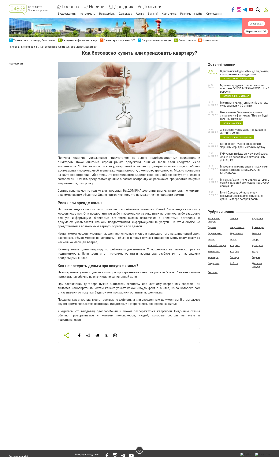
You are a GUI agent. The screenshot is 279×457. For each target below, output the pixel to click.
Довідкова (125, 13)
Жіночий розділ (217, 245)
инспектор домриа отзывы (156, 166)
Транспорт (258, 227)
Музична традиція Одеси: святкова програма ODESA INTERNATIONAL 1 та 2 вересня (245, 88)
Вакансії (153, 13)
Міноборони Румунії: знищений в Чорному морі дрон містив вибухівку (242, 145)
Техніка (234, 218)
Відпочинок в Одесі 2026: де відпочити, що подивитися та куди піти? (244, 73)
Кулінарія (213, 257)
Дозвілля (152, 6)
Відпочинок (236, 233)
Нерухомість (107, 13)
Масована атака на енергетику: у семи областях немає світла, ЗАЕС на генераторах (244, 170)
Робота (234, 263)
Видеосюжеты (67, 13)
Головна (70, 6)
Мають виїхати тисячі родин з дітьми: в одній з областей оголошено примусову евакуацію (245, 183)
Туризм (212, 227)
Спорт (255, 239)
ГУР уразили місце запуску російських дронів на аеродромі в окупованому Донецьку (244, 157)
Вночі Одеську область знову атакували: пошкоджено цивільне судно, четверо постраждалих (241, 196)
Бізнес (211, 239)
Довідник (123, 6)
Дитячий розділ (257, 265)
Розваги (256, 233)
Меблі (233, 239)
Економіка (214, 251)
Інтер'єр (234, 251)
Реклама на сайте (191, 13)
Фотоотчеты (87, 13)
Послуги (234, 257)
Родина (256, 257)
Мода (255, 251)
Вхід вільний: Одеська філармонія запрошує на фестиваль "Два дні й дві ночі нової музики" (244, 115)
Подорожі (213, 263)
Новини (96, 6)
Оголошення (214, 13)
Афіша (140, 13)
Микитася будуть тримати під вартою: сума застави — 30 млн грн (244, 104)
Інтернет (235, 245)
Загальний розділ (214, 220)
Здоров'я (257, 218)
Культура (257, 245)
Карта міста (169, 13)
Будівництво (215, 233)
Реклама (213, 272)
